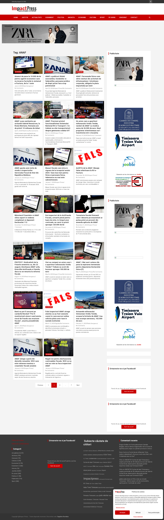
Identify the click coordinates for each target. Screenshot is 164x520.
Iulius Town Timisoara (90, 487)
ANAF (112, 450)
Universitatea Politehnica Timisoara (92, 506)
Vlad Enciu (25, 131)
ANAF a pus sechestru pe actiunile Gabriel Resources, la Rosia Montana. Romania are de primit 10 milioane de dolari (27, 124)
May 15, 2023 (80, 272)
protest (97, 495)
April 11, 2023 (19, 326)
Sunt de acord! (128, 391)
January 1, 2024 (50, 182)
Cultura (93, 17)
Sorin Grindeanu (87, 499)
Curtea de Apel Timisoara (91, 462)
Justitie (25, 17)
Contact (134, 17)
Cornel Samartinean (102, 458)
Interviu (14, 468)
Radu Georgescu (28, 86)
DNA (94, 466)
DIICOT (110, 462)
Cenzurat (123, 17)
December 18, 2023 (20, 225)
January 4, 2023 (50, 368)
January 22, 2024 (20, 177)
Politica (61, 17)
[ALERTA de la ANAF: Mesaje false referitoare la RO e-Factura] (89, 157)
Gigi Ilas (57, 323)
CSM (113, 458)
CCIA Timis (107, 455)
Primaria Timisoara (89, 495)
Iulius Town (98, 483)
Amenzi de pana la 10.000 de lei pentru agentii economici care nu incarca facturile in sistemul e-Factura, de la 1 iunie (28, 79)
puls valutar (103, 495)
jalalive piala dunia (124, 479)
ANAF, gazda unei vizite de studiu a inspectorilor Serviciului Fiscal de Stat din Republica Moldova (27, 171)
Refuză (138, 512)
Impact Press (58, 88)
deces (101, 462)
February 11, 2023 (81, 323)
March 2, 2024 (49, 133)
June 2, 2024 (18, 86)
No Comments (19, 88)
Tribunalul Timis (103, 499)
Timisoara (95, 499)
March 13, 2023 (50, 323)
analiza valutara (87, 454)
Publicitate (15, 478)
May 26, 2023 (49, 274)
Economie (82, 17)
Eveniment (49, 17)
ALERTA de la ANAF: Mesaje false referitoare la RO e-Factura (87, 170)
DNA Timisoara (100, 466)
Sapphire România (63, 516)
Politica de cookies (18, 440)
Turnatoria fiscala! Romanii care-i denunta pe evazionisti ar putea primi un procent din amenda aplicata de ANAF (89, 218)
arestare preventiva (98, 454)
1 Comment (97, 135)
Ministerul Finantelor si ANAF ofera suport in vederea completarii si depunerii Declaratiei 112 (27, 218)
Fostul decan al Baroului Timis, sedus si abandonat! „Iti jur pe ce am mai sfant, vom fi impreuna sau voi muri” (135, 454)
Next (78, 385)
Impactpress (91, 478)
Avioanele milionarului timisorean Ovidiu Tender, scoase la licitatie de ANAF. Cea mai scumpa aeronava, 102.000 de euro (89, 316)
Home (16, 17)
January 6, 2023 (19, 368)
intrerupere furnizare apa (105, 479)
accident (85, 450)
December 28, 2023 (82, 175)
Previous (40, 385)
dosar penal (87, 470)
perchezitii (94, 491)
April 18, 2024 (80, 88)
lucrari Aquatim (110, 487)
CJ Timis (85, 458)
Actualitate (37, 17)
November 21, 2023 (82, 225)
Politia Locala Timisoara (104, 491)
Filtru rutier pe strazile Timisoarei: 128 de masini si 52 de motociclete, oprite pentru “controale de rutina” (134, 481)
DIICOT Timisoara (87, 466)
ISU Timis (92, 483)
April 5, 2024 (18, 131)
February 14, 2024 (81, 135)
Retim (110, 495)
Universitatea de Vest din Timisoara (93, 503)
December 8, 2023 (50, 227)
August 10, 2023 (19, 276)
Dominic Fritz (108, 466)
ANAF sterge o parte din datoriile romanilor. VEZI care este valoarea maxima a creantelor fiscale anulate (27, 362)
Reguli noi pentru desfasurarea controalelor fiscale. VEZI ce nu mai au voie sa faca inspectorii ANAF (58, 362)
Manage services (120, 507)
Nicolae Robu (87, 491)
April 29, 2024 (49, 88)
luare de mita (101, 487)
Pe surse (112, 17)
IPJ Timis (86, 483)
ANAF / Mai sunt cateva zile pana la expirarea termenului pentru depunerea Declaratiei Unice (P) (88, 265)
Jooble (138, 174)
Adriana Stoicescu (93, 450)
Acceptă (122, 512)
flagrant (104, 470)
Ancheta (71, 17)
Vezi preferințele (153, 512)
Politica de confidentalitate (20, 444)
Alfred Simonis (102, 450)
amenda (108, 450)
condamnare (93, 458)
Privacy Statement (138, 516)
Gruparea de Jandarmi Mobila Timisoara (93, 474)
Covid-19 (109, 458)
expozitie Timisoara (96, 470)
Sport (102, 17)
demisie (105, 462)
